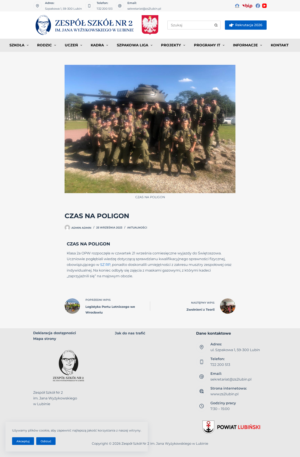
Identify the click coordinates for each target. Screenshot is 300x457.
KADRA (97, 45)
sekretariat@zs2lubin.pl (144, 8)
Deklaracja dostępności (54, 333)
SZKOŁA (16, 45)
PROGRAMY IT (207, 45)
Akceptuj (23, 441)
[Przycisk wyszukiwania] (216, 25)
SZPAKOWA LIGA (132, 45)
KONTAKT (280, 45)
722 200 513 (104, 8)
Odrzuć (46, 441)
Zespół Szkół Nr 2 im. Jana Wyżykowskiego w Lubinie (164, 443)
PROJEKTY (171, 45)
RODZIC (44, 45)
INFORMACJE (245, 45)
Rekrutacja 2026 (248, 25)
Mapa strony (44, 339)
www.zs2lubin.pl (224, 394)
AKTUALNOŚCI (137, 227)
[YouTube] (264, 6)
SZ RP (105, 265)
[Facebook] (258, 6)
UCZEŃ (71, 45)
